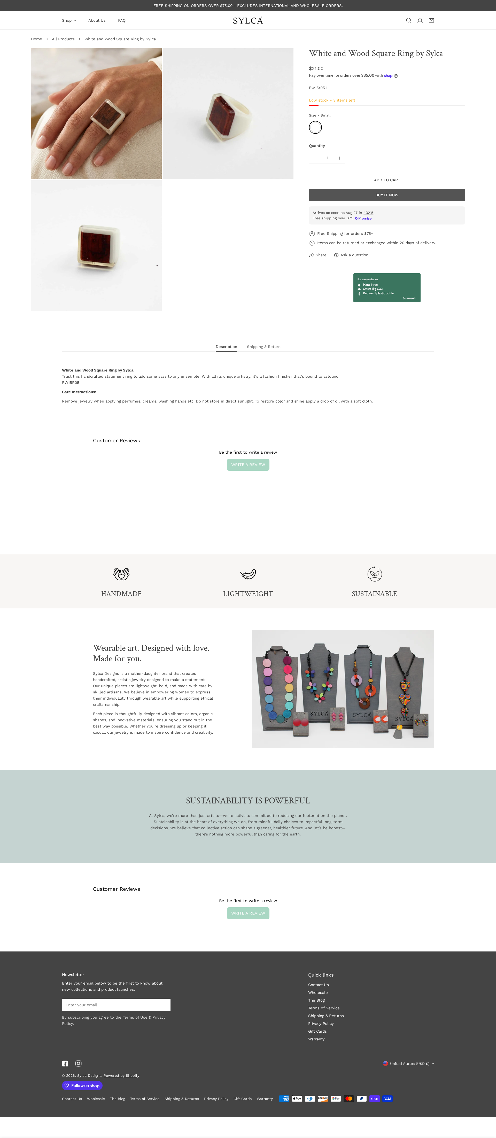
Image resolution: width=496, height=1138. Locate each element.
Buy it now (387, 195)
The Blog (316, 1000)
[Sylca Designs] (248, 20)
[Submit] (164, 1005)
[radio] (315, 127)
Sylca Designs (89, 1075)
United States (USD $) (410, 1064)
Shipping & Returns (326, 1015)
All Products (63, 39)
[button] (431, 20)
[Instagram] (78, 1064)
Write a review (248, 464)
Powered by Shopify (121, 1075)
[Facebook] (65, 1064)
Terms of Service (324, 1008)
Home (36, 39)
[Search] (408, 20)
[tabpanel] (248, 385)
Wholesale (318, 992)
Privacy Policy (321, 1023)
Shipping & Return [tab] (264, 346)
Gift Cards (317, 1031)
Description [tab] (226, 346)
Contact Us (318, 984)
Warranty (316, 1039)
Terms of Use (135, 1017)
